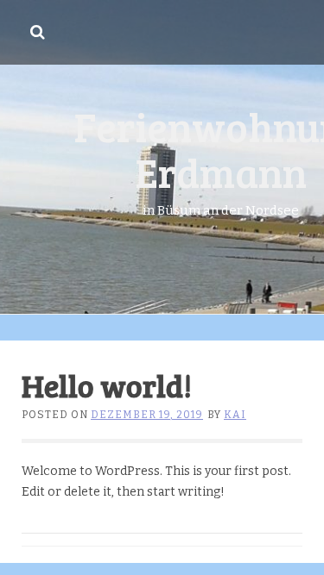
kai (235, 415)
